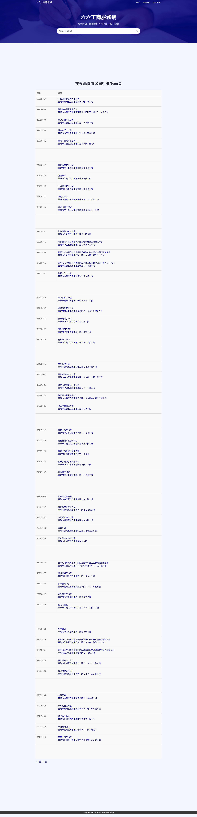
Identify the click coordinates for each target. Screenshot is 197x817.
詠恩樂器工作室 (76, 574)
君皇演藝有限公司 (80, 309)
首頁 (138, 2)
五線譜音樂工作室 (75, 519)
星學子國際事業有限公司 (74, 463)
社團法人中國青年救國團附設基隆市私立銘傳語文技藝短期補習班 (86, 264)
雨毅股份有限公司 (75, 187)
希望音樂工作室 (74, 595)
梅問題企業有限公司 (82, 397)
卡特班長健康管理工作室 (75, 100)
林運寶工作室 (75, 473)
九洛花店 (77, 696)
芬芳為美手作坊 (73, 320)
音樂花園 (77, 529)
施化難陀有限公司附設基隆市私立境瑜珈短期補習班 (80, 243)
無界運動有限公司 (75, 121)
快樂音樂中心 (79, 585)
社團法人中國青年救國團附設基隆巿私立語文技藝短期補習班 (84, 254)
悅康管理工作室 (76, 131)
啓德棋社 (74, 177)
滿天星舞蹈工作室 (74, 407)
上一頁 (38, 762)
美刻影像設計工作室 (80, 376)
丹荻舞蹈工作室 (75, 431)
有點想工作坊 (76, 341)
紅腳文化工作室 (75, 274)
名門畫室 (74, 630)
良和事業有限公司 (75, 166)
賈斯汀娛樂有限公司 (76, 142)
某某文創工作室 (79, 707)
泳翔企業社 (78, 198)
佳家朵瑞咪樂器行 (75, 498)
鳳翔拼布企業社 (74, 330)
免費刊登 (146, 2)
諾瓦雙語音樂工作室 (72, 540)
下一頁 (44, 762)
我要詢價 (156, 2)
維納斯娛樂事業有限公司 (76, 386)
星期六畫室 (79, 606)
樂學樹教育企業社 (79, 662)
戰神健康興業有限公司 (83, 111)
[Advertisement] (98, 57)
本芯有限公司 (77, 365)
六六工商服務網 (44, 2)
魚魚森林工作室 (75, 299)
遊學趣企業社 (76, 717)
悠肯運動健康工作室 (74, 233)
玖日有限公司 (77, 728)
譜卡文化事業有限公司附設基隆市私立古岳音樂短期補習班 (83, 564)
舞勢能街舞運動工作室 (75, 442)
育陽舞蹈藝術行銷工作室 (73, 452)
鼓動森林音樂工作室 (76, 508)
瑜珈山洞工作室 (78, 208)
